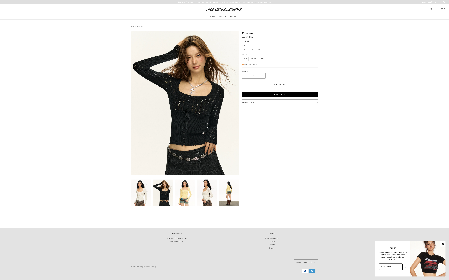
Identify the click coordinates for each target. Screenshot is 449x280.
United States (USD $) (429, 2)
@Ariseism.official (176, 241)
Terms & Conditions (272, 238)
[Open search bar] (431, 9)
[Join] (406, 266)
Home (133, 26)
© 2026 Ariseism (136, 267)
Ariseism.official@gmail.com (177, 238)
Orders (272, 245)
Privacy (272, 241)
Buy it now (280, 94)
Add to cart (280, 84)
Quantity (245, 71)
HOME (212, 16)
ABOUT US (234, 16)
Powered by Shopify (149, 267)
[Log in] (436, 9)
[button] (141, 193)
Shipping (272, 248)
